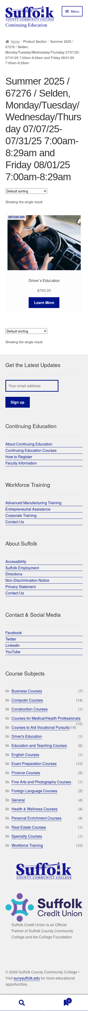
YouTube (12, 651)
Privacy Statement (20, 586)
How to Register (18, 456)
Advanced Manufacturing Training (33, 502)
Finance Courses (25, 772)
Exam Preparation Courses (34, 763)
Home (15, 41)
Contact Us (14, 521)
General (18, 800)
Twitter (10, 639)
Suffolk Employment (22, 567)
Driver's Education (26, 736)
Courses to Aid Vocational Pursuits (40, 727)
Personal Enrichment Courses (36, 818)
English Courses (25, 754)
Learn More (44, 302)
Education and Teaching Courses (39, 745)
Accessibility (15, 561)
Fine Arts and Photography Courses (41, 782)
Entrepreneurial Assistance (27, 509)
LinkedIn (12, 645)
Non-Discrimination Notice (27, 580)
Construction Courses (29, 709)
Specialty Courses (26, 836)
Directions (13, 574)
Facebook (13, 632)
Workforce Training (27, 845)
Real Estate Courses (28, 827)
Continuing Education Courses (31, 450)
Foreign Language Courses (34, 790)
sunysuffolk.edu (27, 978)
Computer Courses (27, 700)
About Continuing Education (28, 444)
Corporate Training (21, 515)
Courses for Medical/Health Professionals (45, 718)
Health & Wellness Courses (34, 809)
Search (22, 1003)
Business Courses (26, 691)
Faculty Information (21, 463)
